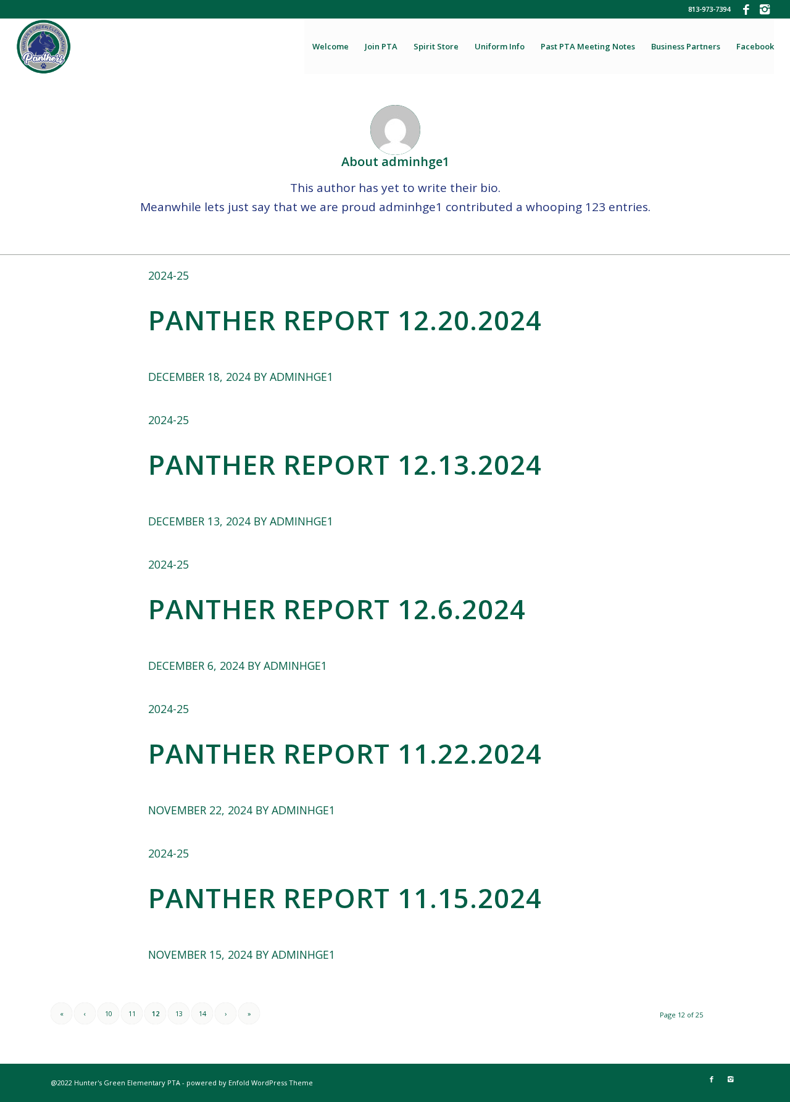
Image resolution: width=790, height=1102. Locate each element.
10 (108, 1013)
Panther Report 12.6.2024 (337, 608)
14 (202, 1013)
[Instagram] (764, 9)
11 (132, 1013)
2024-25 (168, 275)
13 (179, 1013)
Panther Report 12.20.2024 (345, 319)
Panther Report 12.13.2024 (345, 464)
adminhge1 (301, 376)
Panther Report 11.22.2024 (345, 753)
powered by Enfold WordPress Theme (249, 1082)
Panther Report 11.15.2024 (345, 897)
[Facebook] (746, 9)
